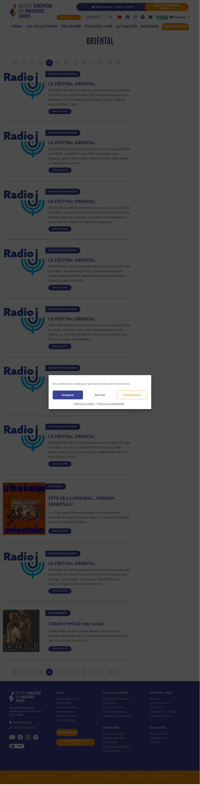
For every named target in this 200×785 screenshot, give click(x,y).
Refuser (100, 395)
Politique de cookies (84, 403)
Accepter (68, 395)
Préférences (132, 395)
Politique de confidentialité (110, 403)
